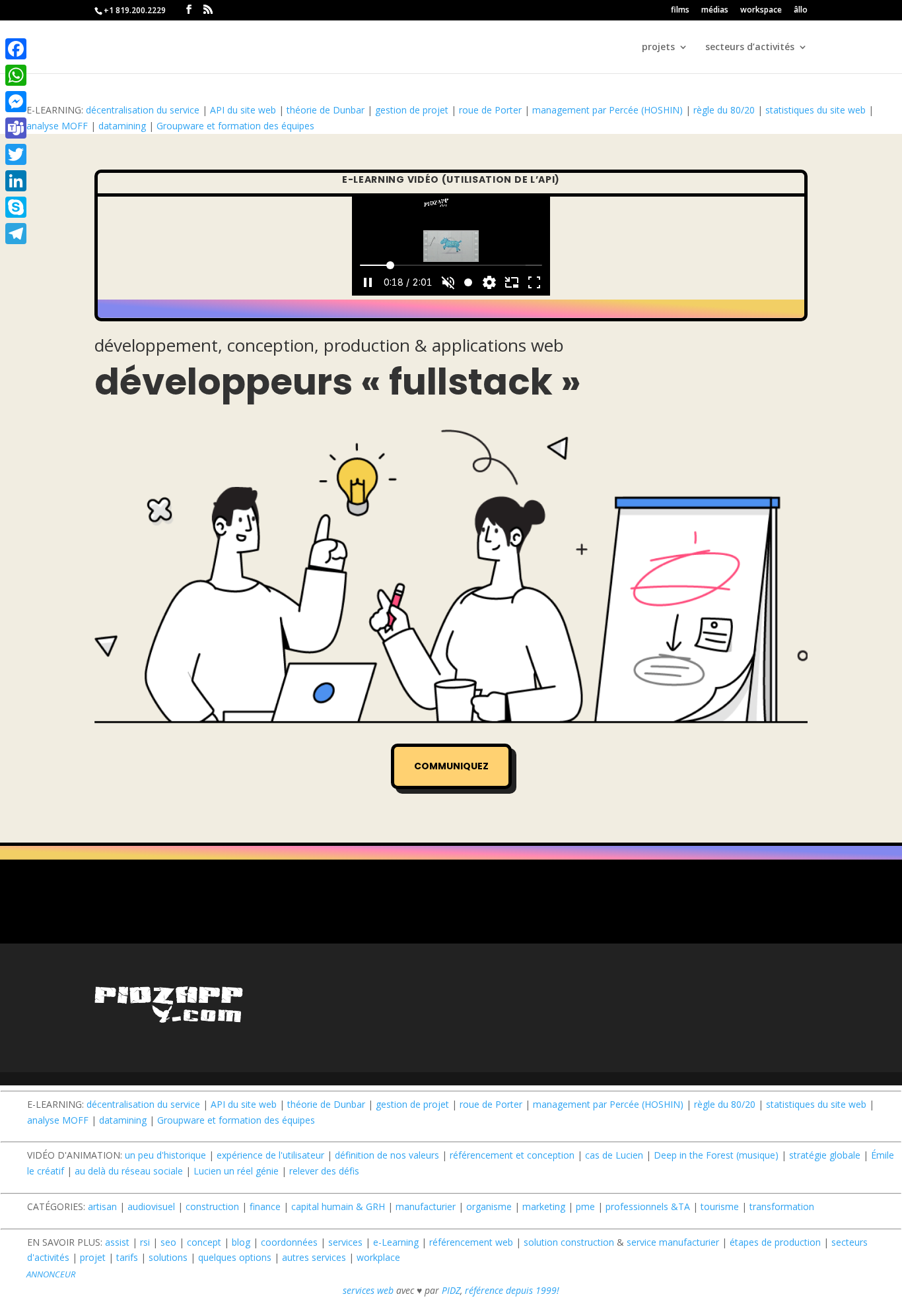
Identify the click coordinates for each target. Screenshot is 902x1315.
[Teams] (16, 128)
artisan (102, 1206)
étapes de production (775, 1242)
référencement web (471, 1242)
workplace (378, 1257)
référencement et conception (512, 1155)
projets (658, 47)
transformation (781, 1206)
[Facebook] (16, 49)
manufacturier (426, 1206)
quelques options (234, 1257)
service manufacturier (673, 1242)
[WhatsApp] (16, 75)
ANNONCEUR (50, 1274)
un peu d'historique (165, 1155)
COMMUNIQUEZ (451, 766)
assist (117, 1242)
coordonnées (289, 1242)
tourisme (720, 1206)
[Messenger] (16, 101)
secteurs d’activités (749, 47)
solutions (168, 1257)
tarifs (127, 1257)
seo (168, 1242)
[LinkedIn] (16, 181)
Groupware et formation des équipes (235, 125)
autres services (314, 1257)
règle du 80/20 (724, 110)
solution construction (569, 1242)
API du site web (243, 110)
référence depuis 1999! (512, 1290)
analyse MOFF (57, 125)
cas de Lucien (614, 1155)
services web (368, 1290)
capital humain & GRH (338, 1206)
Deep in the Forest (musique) (716, 1155)
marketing (543, 1206)
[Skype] (16, 207)
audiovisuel (151, 1206)
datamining (122, 125)
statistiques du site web (815, 110)
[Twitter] (16, 154)
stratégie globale (824, 1155)
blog (241, 1242)
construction (212, 1206)
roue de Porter (490, 110)
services (345, 1242)
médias (714, 10)
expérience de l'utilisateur (270, 1155)
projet (93, 1257)
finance (265, 1206)
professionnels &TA (648, 1206)
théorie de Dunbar (325, 110)
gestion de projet (411, 110)
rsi (145, 1242)
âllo (801, 10)
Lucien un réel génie (236, 1171)
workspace (761, 10)
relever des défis (324, 1171)
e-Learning (396, 1242)
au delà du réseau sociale (129, 1171)
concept (204, 1242)
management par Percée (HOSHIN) (607, 110)
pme (585, 1206)
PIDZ (451, 1290)
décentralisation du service (142, 110)
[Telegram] (16, 233)
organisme (489, 1206)
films (680, 10)
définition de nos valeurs (387, 1155)
